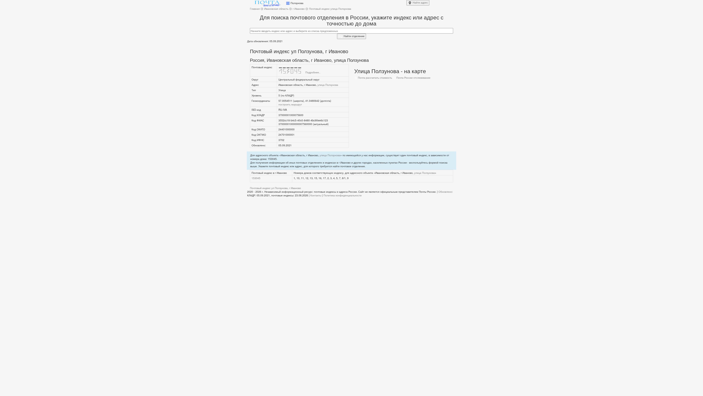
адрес (420, 2)
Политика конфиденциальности (342, 195)
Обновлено (445, 191)
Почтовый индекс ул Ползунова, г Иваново (275, 188)
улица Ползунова (327, 85)
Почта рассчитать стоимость (374, 77)
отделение (354, 36)
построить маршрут (290, 104)
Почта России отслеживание (413, 77)
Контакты (315, 195)
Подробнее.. (312, 72)
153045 (256, 178)
